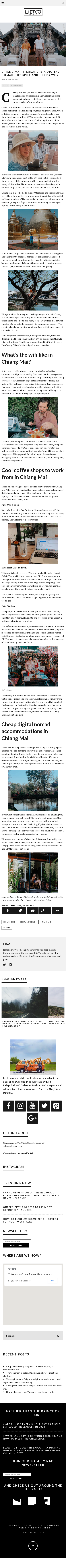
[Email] (57, 910)
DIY (40, 1525)
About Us (53, 1525)
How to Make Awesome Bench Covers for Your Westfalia (30, 1220)
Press (22, 1528)
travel (6, 927)
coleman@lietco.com (12, 1146)
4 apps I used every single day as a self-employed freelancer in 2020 (32, 1425)
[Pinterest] (56, 1106)
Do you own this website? (19, 1281)
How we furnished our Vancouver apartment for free (31, 1391)
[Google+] (32, 1118)
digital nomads (28, 922)
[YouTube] (32, 1106)
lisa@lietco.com (35, 1143)
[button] (33, 1293)
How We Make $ (40, 1528)
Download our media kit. (18, 1153)
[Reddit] (33, 910)
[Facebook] (8, 910)
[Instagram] (20, 1106)
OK (52, 1280)
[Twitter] (20, 910)
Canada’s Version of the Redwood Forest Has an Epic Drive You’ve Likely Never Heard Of (24, 1023)
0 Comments (16, 85)
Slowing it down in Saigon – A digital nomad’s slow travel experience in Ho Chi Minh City (31, 1450)
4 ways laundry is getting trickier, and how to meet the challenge (32, 1437)
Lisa (3, 79)
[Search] (63, 3)
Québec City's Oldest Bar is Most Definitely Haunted (27, 1208)
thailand (47, 922)
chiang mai (9, 922)
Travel (5, 85)
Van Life (14, 1525)
